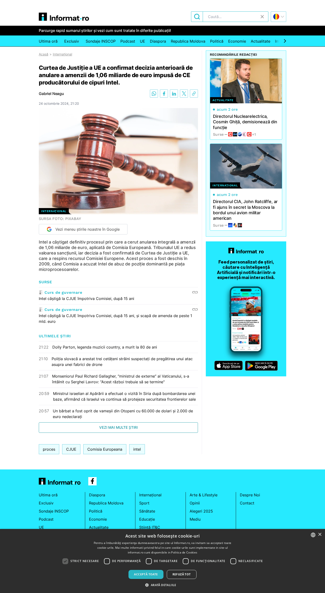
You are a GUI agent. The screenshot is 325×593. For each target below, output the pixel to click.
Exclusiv (71, 41)
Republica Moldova (188, 41)
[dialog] (162, 561)
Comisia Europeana (104, 449)
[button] (162, 585)
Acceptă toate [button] (146, 574)
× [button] (319, 534)
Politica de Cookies (184, 552)
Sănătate (147, 511)
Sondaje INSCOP (101, 41)
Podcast (127, 41)
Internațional (62, 54)
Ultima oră (48, 41)
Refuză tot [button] (181, 574)
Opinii (195, 503)
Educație (147, 519)
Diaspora (158, 41)
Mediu (195, 519)
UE (142, 41)
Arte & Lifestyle (203, 495)
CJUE (71, 449)
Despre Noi (250, 495)
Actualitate (260, 41)
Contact (247, 503)
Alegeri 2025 (201, 511)
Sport (144, 503)
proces (49, 449)
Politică (216, 41)
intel (137, 449)
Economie (237, 41)
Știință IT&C (149, 527)
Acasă (43, 54)
